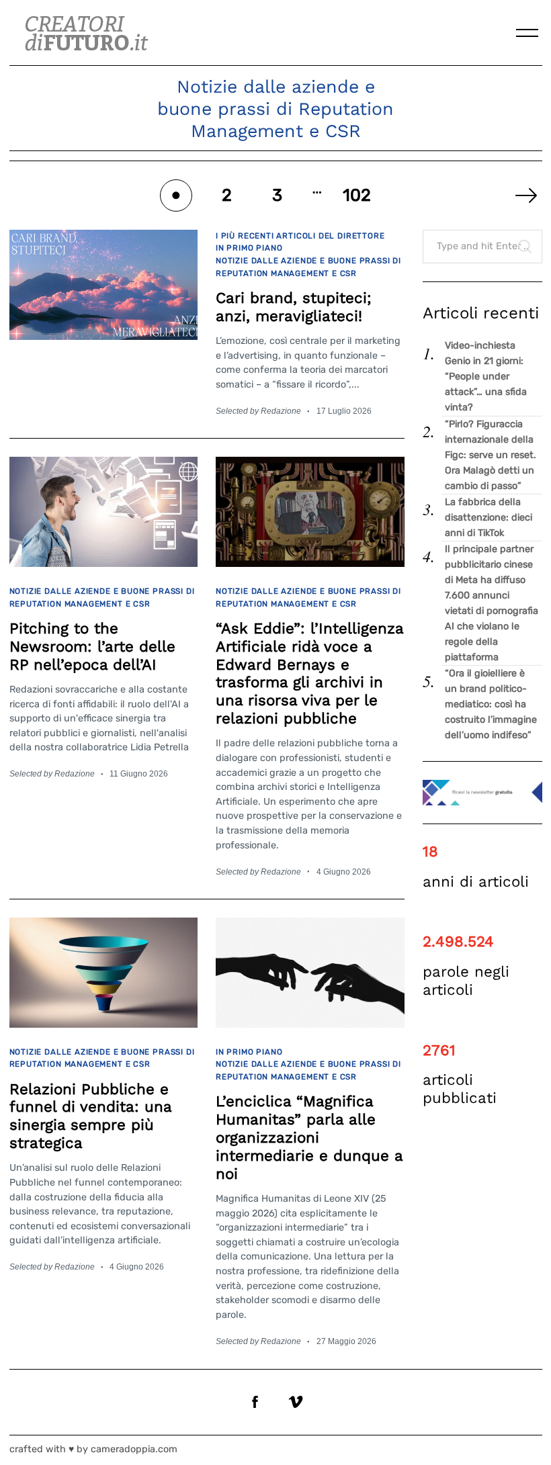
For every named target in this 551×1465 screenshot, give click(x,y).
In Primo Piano (249, 248)
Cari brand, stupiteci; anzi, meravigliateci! (294, 306)
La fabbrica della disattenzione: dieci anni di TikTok (488, 517)
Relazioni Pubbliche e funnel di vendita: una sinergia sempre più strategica (90, 1115)
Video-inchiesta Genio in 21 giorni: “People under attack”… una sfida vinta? (486, 376)
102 (357, 195)
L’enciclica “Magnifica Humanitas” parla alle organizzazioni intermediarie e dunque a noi (309, 1137)
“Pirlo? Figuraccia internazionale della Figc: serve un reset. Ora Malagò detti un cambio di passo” (490, 455)
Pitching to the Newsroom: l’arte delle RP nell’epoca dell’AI (92, 646)
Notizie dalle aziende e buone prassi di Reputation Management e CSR (308, 267)
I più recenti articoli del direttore (300, 235)
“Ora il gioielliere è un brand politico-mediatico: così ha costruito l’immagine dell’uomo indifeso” (491, 704)
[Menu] (527, 33)
